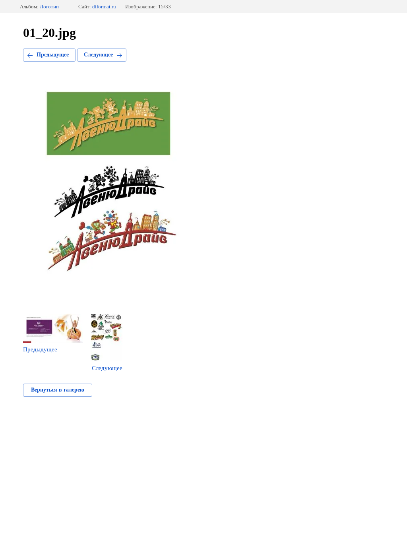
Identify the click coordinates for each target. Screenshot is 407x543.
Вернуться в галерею (57, 390)
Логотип (49, 7)
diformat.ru (104, 7)
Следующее (98, 55)
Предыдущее (53, 55)
